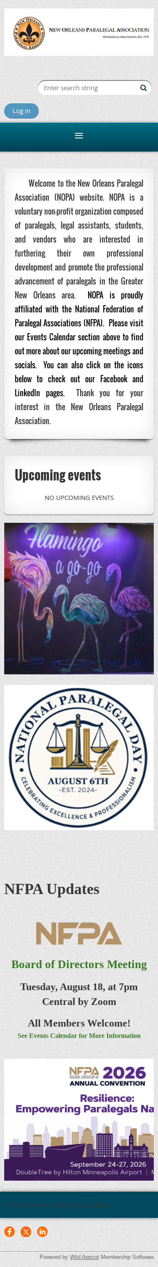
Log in (21, 110)
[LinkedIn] (42, 1231)
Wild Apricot (84, 1257)
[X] (26, 1231)
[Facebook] (9, 1231)
